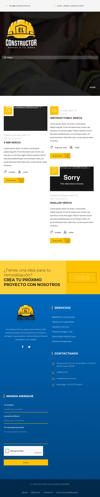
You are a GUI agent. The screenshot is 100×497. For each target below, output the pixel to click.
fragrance (58, 147)
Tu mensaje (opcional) (14, 427)
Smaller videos (61, 202)
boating (58, 232)
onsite (25, 172)
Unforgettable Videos (66, 118)
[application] (25, 118)
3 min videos (12, 142)
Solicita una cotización (82, 277)
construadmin (14, 138)
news (65, 147)
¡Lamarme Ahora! (12, 416)
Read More (11, 180)
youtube (12, 172)
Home (93, 87)
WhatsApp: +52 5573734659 (69, 384)
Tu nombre (9, 405)
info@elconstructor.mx (66, 378)
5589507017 (63, 372)
